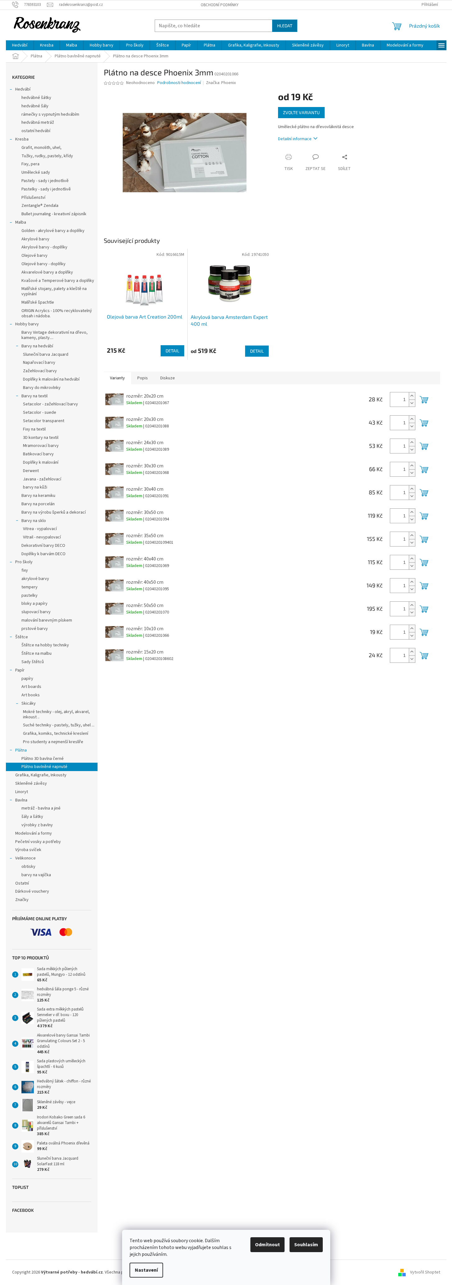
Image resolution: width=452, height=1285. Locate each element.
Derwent (31, 471)
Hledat (284, 25)
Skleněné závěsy (31, 783)
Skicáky (28, 703)
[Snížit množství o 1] (412, 403)
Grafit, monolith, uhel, (41, 148)
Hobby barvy (27, 324)
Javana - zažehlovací (42, 479)
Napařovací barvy (39, 362)
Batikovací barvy (38, 454)
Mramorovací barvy (41, 446)
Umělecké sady (35, 172)
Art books (30, 695)
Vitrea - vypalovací (40, 529)
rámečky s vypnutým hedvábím (50, 114)
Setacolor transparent (43, 421)
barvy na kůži (35, 487)
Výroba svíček (28, 850)
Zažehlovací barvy (40, 371)
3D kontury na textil (40, 438)
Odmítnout (267, 1244)
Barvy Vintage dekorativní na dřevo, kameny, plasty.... (54, 335)
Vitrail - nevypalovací (42, 537)
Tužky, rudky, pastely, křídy (47, 156)
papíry (27, 679)
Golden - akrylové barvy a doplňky (52, 231)
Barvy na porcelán (38, 504)
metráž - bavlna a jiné (41, 808)
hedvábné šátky (36, 98)
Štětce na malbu (36, 653)
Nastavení (146, 1270)
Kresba (22, 139)
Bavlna (21, 800)
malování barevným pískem (46, 620)
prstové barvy (34, 629)
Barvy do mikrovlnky (42, 388)
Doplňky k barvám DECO (43, 554)
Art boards (31, 687)
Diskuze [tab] (167, 378)
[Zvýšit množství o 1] (412, 395)
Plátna (21, 750)
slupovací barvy (36, 612)
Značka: (221, 83)
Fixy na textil (34, 429)
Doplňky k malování (40, 462)
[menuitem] (20, 45)
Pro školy (24, 562)
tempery (29, 587)
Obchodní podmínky (220, 5)
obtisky (28, 866)
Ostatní (22, 883)
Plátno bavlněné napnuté (44, 767)
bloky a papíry (34, 603)
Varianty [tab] (117, 378)
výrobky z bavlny (37, 825)
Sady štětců (32, 662)
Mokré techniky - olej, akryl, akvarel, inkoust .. (56, 714)
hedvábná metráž (37, 122)
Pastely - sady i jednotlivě (45, 181)
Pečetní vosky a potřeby (38, 842)
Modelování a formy (33, 833)
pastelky (29, 595)
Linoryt (21, 792)
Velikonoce (25, 858)
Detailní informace (295, 139)
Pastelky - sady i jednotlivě (46, 189)
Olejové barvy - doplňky (43, 264)
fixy (24, 570)
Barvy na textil (34, 396)
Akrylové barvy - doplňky (44, 247)
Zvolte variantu (301, 112)
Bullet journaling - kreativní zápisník (53, 214)
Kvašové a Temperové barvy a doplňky (57, 281)
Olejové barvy (34, 255)
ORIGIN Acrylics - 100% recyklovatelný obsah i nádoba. (56, 313)
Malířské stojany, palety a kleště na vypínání (54, 291)
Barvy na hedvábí (37, 346)
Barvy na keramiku (38, 496)
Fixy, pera (30, 164)
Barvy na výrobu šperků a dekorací (53, 512)
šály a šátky (32, 817)
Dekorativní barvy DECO (43, 545)
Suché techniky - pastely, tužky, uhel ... (58, 725)
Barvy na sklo (33, 521)
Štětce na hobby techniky (45, 645)
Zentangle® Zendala (39, 206)
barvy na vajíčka (36, 875)
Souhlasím (306, 1244)
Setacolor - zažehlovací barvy (50, 404)
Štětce (21, 637)
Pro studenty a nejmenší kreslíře (53, 742)
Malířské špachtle (37, 302)
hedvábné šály (34, 106)
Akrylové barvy (35, 239)
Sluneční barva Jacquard (45, 354)
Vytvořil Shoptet (425, 1272)
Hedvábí (22, 89)
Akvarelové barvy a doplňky (47, 272)
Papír (20, 670)
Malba (20, 222)
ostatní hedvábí (35, 131)
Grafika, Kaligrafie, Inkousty (40, 775)
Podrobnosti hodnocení (179, 83)
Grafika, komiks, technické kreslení (55, 733)
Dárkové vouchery (32, 891)
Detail (172, 350)
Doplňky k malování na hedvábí (51, 379)
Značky (22, 900)
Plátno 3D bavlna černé (42, 759)
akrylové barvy (35, 579)
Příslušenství (33, 197)
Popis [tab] (142, 378)
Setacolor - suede (39, 412)
